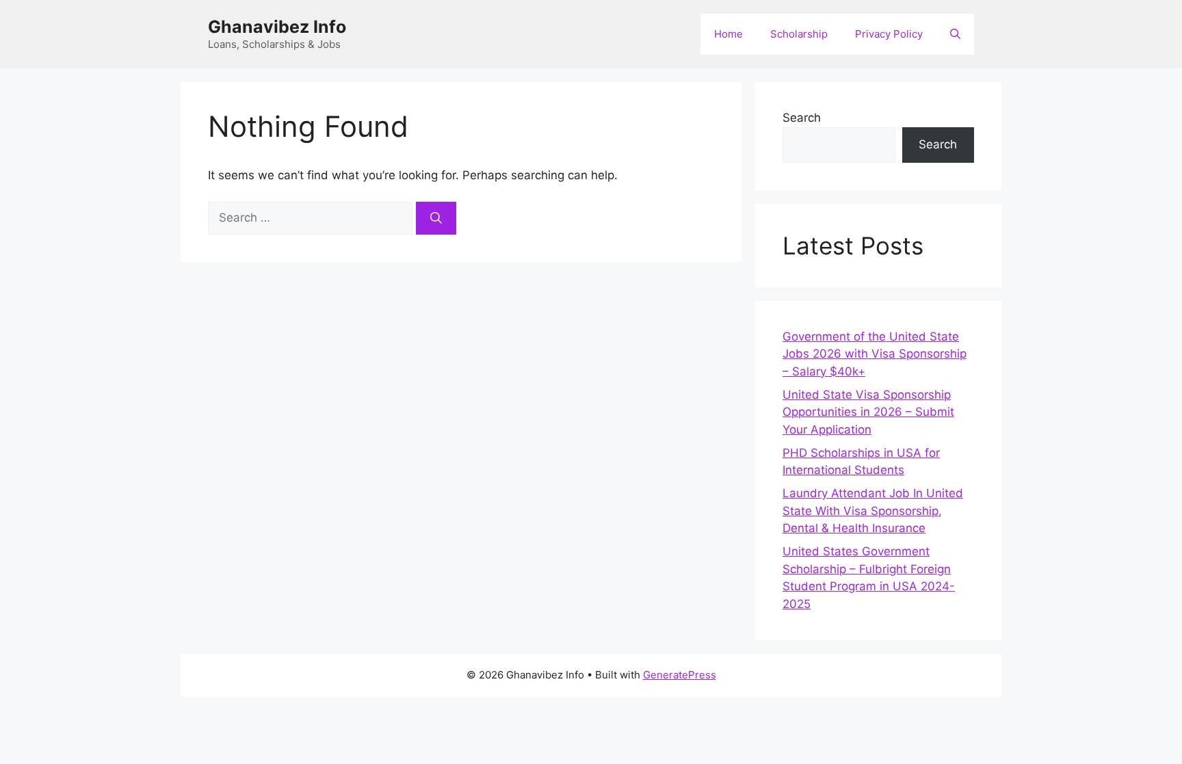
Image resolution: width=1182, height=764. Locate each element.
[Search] (436, 218)
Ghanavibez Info (277, 26)
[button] (955, 34)
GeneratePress (679, 674)
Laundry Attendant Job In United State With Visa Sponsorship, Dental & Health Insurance (873, 510)
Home (728, 33)
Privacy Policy (889, 33)
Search (802, 117)
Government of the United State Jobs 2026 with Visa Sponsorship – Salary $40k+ (875, 354)
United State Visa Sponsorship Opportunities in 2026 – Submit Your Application (868, 412)
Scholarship (799, 33)
